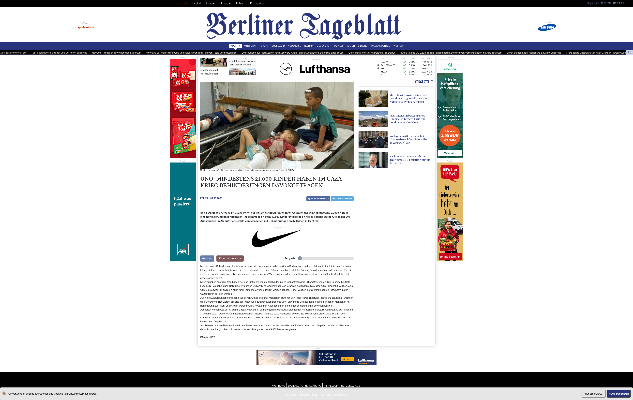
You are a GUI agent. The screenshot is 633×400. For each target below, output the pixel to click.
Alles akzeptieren (619, 393)
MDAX (384, 63)
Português (256, 3)
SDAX (384, 60)
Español (211, 3)
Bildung (362, 46)
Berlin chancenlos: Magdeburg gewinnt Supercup (469, 52)
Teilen (319, 198)
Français (226, 3)
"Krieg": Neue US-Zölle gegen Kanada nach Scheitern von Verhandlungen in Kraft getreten (386, 52)
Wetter (398, 46)
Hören (208, 258)
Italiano (240, 3)
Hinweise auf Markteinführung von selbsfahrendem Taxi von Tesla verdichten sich (126, 52)
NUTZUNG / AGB (350, 385)
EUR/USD (385, 69)
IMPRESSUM (331, 385)
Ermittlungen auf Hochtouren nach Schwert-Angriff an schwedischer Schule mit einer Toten (228, 52)
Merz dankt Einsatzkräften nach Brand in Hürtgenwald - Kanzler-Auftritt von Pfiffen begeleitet (554, 53)
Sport (264, 46)
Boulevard (278, 46)
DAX (383, 73)
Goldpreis (386, 66)
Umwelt (338, 46)
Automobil (294, 46)
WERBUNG (278, 385)
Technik (308, 46)
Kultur (351, 46)
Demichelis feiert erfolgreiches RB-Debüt (307, 52)
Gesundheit (324, 46)
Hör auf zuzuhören (231, 258)
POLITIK (204, 198)
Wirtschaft (251, 46)
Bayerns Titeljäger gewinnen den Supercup (52, 52)
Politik (235, 46)
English (196, 3)
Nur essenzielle (593, 393)
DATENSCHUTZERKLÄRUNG (304, 385)
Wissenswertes (380, 46)
